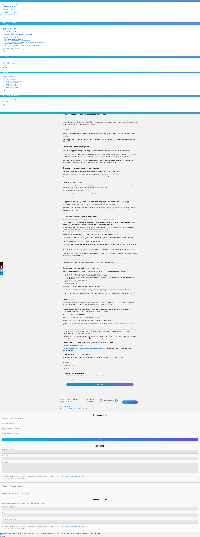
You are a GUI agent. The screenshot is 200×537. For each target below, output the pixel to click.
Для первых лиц (73, 399)
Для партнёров (88, 401)
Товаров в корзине (108, 400)
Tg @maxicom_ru (73, 408)
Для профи (71, 401)
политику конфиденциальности (82, 375)
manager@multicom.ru (84, 408)
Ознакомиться (3, 536)
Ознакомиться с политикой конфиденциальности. (75, 476)
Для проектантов (89, 399)
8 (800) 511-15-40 (64, 408)
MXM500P (104, 139)
